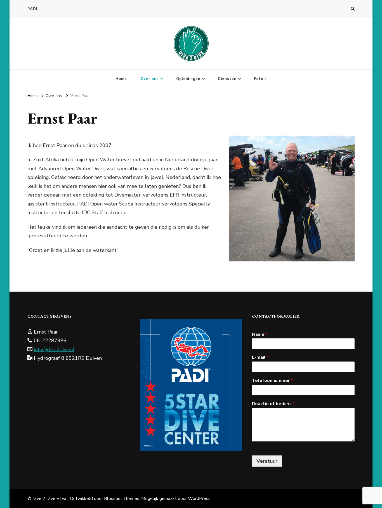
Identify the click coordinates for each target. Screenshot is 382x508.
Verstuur (266, 461)
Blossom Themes (121, 498)
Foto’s (260, 78)
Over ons (150, 78)
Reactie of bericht (273, 404)
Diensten (227, 78)
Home (121, 78)
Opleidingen (188, 78)
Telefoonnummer (272, 381)
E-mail (260, 357)
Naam (259, 334)
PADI (32, 8)
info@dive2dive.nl (54, 349)
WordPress (199, 498)
